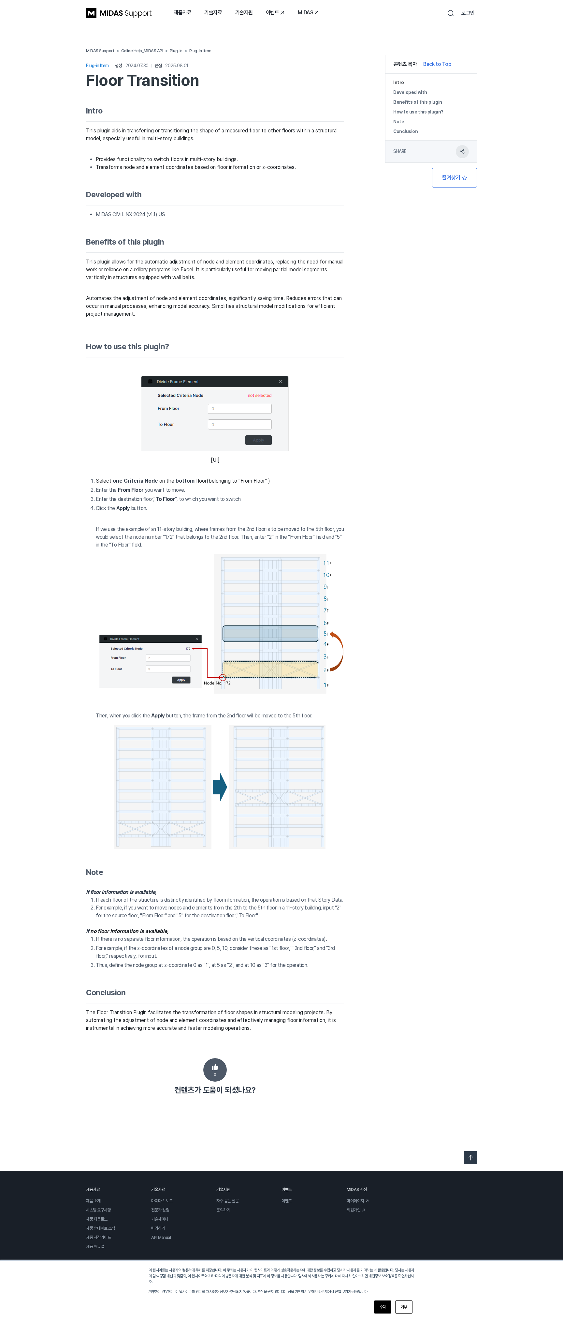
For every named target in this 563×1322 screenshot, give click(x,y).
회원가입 (353, 1210)
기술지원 (244, 12)
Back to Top (437, 64)
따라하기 (158, 1228)
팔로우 (454, 177)
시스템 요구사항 (98, 1210)
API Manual (161, 1237)
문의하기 (223, 1210)
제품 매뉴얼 (95, 1246)
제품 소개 (93, 1200)
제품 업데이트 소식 (100, 1228)
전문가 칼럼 (160, 1210)
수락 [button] (383, 1307)
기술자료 (213, 12)
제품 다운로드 (97, 1219)
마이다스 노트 (162, 1200)
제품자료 (182, 12)
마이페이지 (355, 1200)
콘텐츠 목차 (405, 64)
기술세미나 (159, 1219)
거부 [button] (404, 1307)
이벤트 (272, 12)
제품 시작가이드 (98, 1237)
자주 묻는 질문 (227, 1200)
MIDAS (305, 12)
